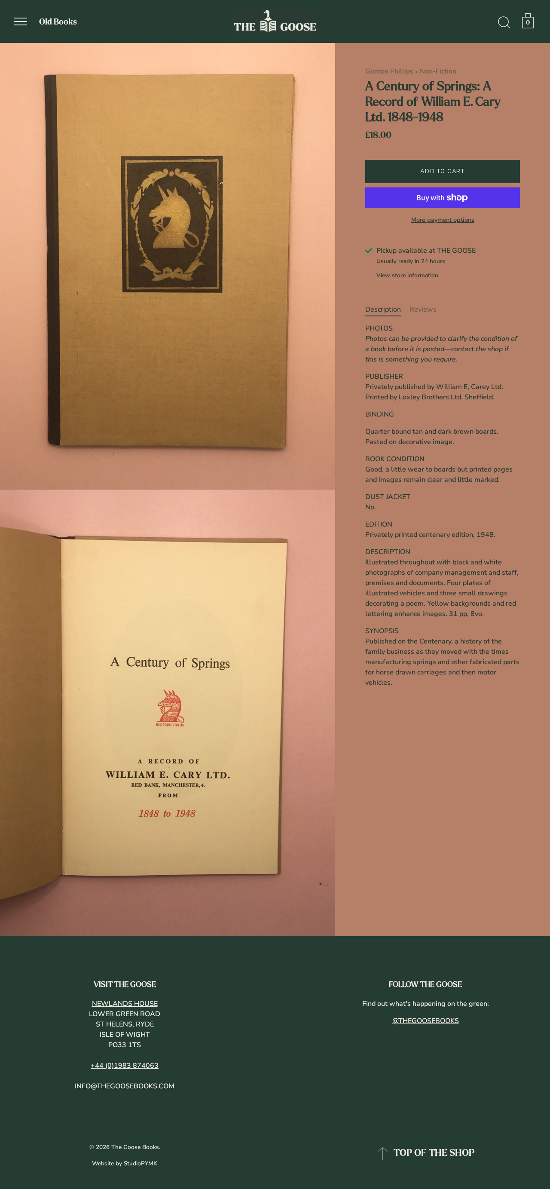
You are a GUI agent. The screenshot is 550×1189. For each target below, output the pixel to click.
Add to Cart (442, 171)
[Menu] (20, 21)
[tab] (387, 309)
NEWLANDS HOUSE (125, 1003)
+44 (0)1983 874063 (125, 1065)
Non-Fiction (438, 71)
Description (383, 309)
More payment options (442, 219)
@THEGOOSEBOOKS (425, 1021)
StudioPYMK (140, 1163)
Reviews (423, 309)
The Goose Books (135, 1147)
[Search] (504, 22)
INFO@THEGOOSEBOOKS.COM (124, 1086)
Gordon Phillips (389, 71)
